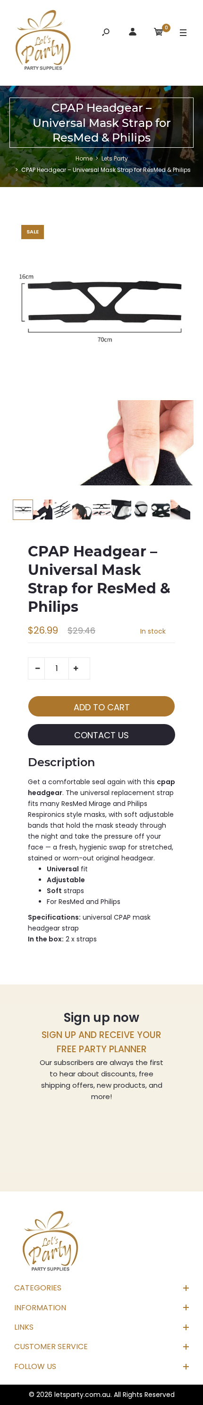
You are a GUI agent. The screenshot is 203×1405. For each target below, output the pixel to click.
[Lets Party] (43, 42)
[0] (158, 33)
